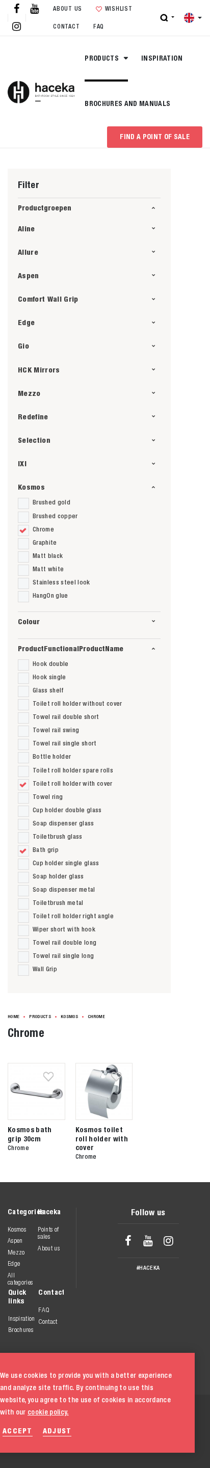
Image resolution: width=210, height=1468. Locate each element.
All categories (20, 1278)
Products (102, 58)
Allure (28, 252)
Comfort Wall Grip (48, 299)
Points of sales (48, 1232)
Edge (26, 322)
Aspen (28, 275)
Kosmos (31, 487)
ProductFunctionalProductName (70, 648)
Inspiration (161, 58)
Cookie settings (139, 1436)
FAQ (98, 26)
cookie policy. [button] (48, 1412)
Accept (18, 1430)
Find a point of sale (155, 136)
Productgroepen (44, 207)
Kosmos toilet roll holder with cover (101, 1138)
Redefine (33, 416)
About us (67, 8)
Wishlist (119, 8)
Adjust (57, 1430)
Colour (29, 621)
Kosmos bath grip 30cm (30, 1133)
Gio (23, 345)
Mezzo (29, 393)
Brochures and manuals (127, 103)
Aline (26, 228)
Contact (66, 26)
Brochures (20, 1329)
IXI (22, 463)
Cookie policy (134, 1447)
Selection (34, 440)
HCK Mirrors (39, 369)
